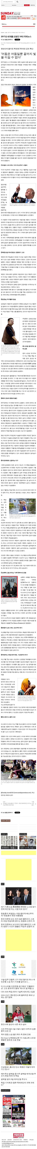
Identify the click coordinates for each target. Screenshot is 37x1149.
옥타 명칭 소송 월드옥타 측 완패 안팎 (16, 1034)
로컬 (2, 1044)
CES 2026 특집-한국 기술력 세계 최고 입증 (18, 992)
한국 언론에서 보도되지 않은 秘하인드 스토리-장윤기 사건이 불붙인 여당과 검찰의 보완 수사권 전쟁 (18, 926)
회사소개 (4, 1139)
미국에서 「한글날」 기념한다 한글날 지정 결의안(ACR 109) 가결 (10, 847)
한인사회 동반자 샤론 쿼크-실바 (13, 1024)
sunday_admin (26, 43)
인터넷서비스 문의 (17, 1139)
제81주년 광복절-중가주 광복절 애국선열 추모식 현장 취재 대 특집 (18, 1075)
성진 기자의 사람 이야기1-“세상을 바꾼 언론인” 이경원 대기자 (28, 847)
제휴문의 (25, 1139)
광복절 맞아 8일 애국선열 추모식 (14, 1079)
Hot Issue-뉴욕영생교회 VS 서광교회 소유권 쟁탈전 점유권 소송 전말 (18, 1039)
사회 (6, 32)
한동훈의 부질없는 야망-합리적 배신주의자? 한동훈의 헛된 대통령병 (17, 915)
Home (2, 32)
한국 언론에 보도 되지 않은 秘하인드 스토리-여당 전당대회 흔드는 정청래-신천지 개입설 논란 (18, 921)
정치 (2, 884)
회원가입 (33, 5)
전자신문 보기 (5, 1090)
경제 (2, 957)
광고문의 (10, 1139)
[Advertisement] (19, 853)
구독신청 (31, 1139)
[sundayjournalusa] (10, 13)
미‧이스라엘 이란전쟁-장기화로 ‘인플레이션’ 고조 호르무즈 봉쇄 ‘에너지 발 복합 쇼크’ (17, 988)
